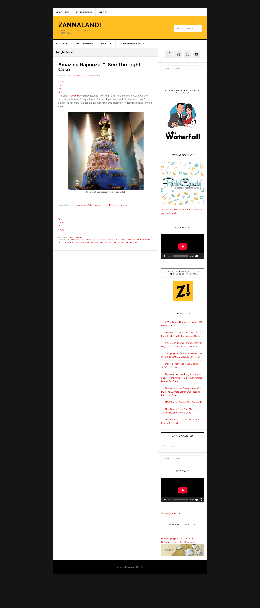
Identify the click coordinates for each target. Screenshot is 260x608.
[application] (182, 246)
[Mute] (196, 256)
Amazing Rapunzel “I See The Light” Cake (100, 67)
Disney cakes (115, 240)
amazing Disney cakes (94, 240)
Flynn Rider (141, 240)
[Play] (164, 256)
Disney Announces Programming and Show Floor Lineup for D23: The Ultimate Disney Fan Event (181, 378)
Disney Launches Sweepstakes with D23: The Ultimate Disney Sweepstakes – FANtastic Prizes (181, 392)
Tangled (74, 95)
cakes (107, 240)
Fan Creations (75, 237)
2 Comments (94, 75)
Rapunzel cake (96, 243)
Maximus (76, 243)
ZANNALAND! (79, 25)
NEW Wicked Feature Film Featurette (183, 402)
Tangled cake (110, 243)
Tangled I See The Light (127, 243)
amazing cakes (77, 240)
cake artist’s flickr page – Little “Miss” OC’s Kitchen (102, 205)
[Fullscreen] (200, 256)
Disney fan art (128, 240)
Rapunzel (85, 243)
